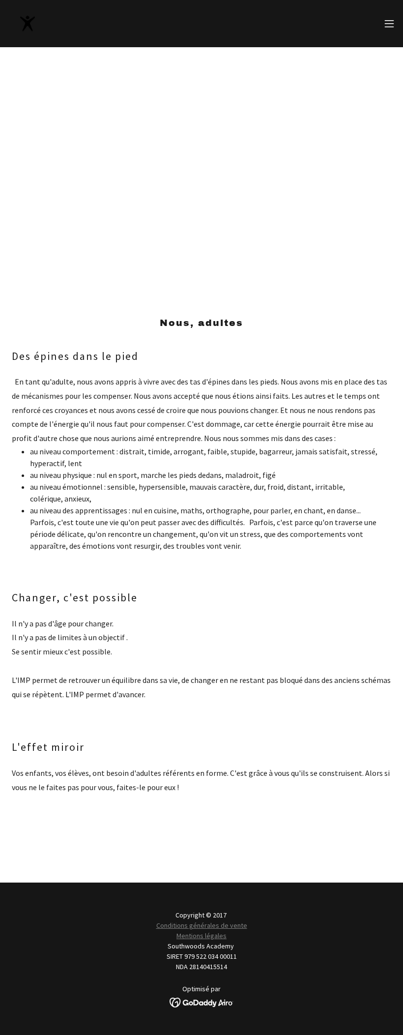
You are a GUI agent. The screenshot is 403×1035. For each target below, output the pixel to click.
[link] (27, 23)
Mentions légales (201, 935)
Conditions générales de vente (201, 925)
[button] (389, 23)
